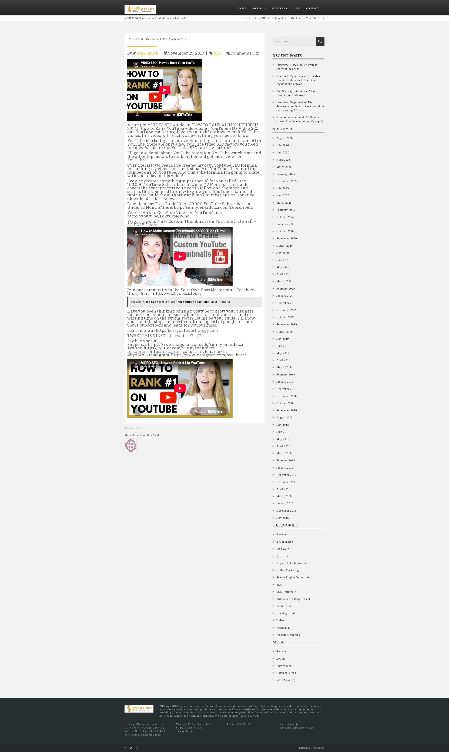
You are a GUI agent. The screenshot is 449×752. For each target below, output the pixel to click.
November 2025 (286, 181)
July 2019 (282, 338)
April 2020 (283, 274)
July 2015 (282, 517)
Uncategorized (285, 613)
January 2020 (284, 295)
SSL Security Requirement (293, 598)
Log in (280, 658)
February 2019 (285, 374)
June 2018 (282, 431)
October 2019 (285, 317)
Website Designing (288, 634)
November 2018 (286, 396)
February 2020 (285, 288)
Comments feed (286, 672)
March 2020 (284, 281)
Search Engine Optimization (294, 577)
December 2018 (286, 388)
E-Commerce (284, 541)
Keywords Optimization (291, 563)
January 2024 (284, 224)
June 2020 (282, 259)
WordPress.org (285, 680)
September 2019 (286, 324)
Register (281, 651)
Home (244, 18)
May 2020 (282, 267)
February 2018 (285, 460)
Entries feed (284, 665)
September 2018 (286, 410)
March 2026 (284, 166)
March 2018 (284, 453)
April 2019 (283, 360)
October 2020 (285, 231)
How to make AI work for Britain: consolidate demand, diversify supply (300, 119)
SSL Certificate (286, 591)
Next (139, 428)
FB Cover (282, 548)
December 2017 (286, 474)
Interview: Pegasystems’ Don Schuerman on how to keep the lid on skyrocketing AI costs (300, 106)
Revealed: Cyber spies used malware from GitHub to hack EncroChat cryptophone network (299, 80)
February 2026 (285, 174)
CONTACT (312, 8)
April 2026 (283, 159)
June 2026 (282, 152)
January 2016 (284, 503)
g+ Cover (282, 556)
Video (280, 620)
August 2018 (284, 417)
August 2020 (284, 245)
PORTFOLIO (279, 8)
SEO (254, 18)
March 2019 (284, 367)
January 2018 (284, 467)
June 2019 (282, 345)
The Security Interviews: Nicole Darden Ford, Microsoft (296, 93)
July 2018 (282, 424)
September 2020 (286, 238)
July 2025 (282, 188)
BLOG (296, 8)
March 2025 (284, 202)
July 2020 (282, 252)
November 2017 (286, 482)
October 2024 (285, 217)
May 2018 (282, 439)
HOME (242, 8)
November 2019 (286, 310)
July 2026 (282, 145)
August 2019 (284, 331)
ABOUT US (259, 8)
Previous (130, 428)
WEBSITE (283, 627)
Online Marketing (287, 570)
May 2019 (282, 353)
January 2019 (284, 381)
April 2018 (283, 446)
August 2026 (284, 138)
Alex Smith (147, 53)
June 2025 (282, 195)
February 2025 (285, 209)
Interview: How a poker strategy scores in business (297, 66)
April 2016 (283, 489)
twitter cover (284, 606)
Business (282, 534)
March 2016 (284, 496)
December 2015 (286, 510)
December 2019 (286, 302)
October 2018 (285, 403)
